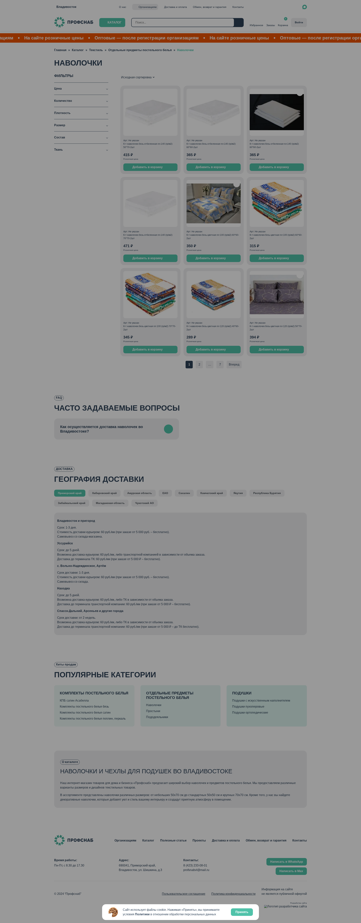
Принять (241, 912)
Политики (142, 914)
